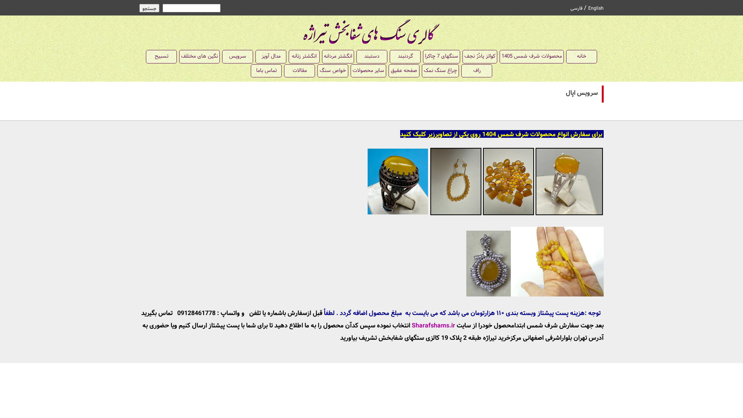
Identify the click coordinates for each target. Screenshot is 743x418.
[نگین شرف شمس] (508, 214)
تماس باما (266, 70)
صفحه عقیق (404, 70)
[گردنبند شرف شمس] (535, 295)
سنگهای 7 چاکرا (441, 56)
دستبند (372, 56)
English (596, 8)
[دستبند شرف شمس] (456, 214)
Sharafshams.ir (433, 325)
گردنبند (405, 56)
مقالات (300, 70)
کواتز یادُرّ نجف (479, 56)
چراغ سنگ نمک (440, 70)
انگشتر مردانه (338, 56)
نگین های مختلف (199, 56)
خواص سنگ (333, 70)
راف (477, 70)
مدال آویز (271, 56)
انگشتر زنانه (304, 56)
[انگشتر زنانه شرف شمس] (569, 214)
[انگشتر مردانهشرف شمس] (398, 214)
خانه (581, 56)
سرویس (237, 56)
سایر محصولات (368, 70)
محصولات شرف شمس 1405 (532, 56)
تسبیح (161, 56)
